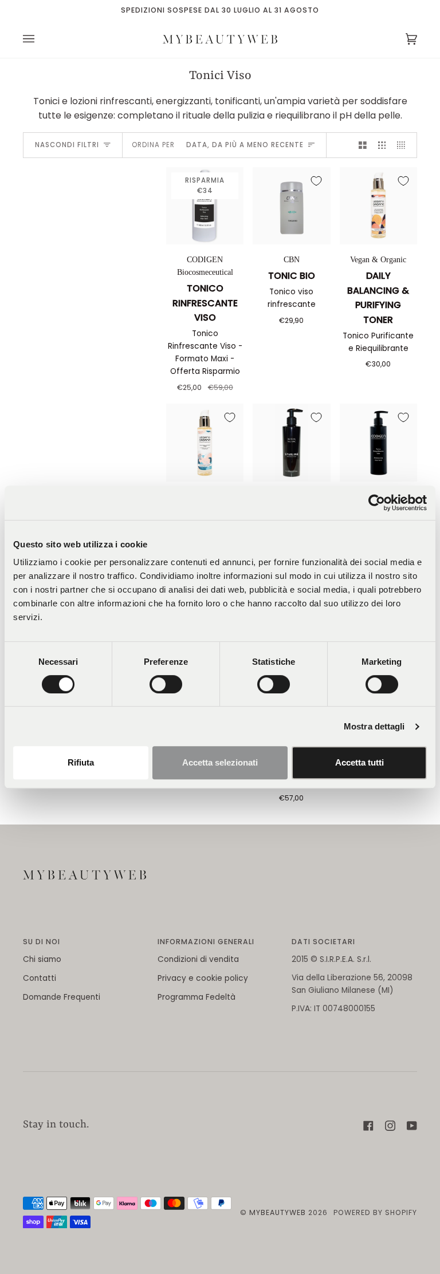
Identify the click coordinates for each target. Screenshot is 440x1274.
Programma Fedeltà (196, 997)
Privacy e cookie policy (203, 978)
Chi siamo (42, 959)
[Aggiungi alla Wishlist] (316, 181)
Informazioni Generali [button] (206, 941)
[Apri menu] (40, 39)
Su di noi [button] (41, 941)
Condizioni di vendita (198, 959)
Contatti (39, 978)
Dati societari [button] (323, 941)
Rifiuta (81, 762)
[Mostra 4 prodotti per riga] (404, 145)
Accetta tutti (359, 762)
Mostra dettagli (374, 726)
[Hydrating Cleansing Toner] (204, 442)
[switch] (166, 684)
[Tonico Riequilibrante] (378, 442)
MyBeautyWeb (277, 1212)
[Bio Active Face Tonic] (291, 442)
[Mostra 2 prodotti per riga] (362, 145)
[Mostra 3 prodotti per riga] (382, 145)
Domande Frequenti (61, 997)
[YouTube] (412, 1126)
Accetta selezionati (220, 762)
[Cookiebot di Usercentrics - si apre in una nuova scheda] (377, 502)
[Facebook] (368, 1126)
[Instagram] (390, 1126)
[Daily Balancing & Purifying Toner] (378, 205)
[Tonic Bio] (291, 205)
